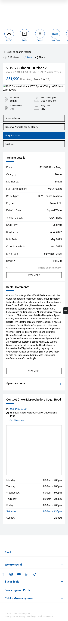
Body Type (45, 106)
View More (34, 275)
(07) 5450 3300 (18, 408)
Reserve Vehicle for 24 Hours (21, 126)
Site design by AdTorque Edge (40, 616)
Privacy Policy (11, 616)
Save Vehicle (12, 118)
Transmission (16, 106)
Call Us (9, 143)
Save (29, 57)
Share (42, 57)
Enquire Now (12, 135)
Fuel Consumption (48, 97)
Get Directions (17, 420)
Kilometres (14, 97)
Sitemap (21, 616)
